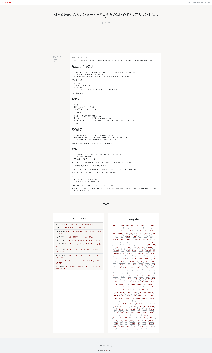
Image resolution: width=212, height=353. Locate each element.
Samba (139, 284)
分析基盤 (146, 315)
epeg (129, 264)
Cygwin (153, 233)
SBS (146, 256)
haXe (143, 247)
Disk (136, 233)
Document (151, 323)
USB (145, 301)
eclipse (131, 267)
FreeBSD (147, 233)
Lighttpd (134, 250)
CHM (141, 259)
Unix (115, 228)
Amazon (121, 309)
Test (140, 295)
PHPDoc (130, 270)
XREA (149, 245)
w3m (124, 273)
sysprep (141, 264)
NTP (126, 281)
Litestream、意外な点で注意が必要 (74, 228)
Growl (150, 284)
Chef (139, 309)
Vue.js (138, 318)
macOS (152, 326)
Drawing (145, 242)
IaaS (121, 318)
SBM (144, 292)
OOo (147, 289)
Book (153, 228)
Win (140, 287)
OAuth (144, 320)
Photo (122, 236)
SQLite (122, 250)
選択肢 (54, 57)
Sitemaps (117, 289)
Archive (207, 2)
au (154, 250)
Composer (151, 309)
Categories (200, 2)
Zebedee (128, 236)
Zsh (154, 245)
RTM (107, 25)
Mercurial (116, 287)
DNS (144, 239)
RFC (147, 261)
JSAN (147, 273)
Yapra (142, 281)
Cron (151, 236)
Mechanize (151, 287)
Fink (134, 247)
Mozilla (141, 278)
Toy (137, 261)
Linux (148, 239)
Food (125, 228)
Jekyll (146, 326)
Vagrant (133, 309)
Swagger (145, 312)
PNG (126, 320)
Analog (127, 239)
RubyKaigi (115, 304)
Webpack (132, 318)
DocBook (134, 326)
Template (141, 253)
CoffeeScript (139, 304)
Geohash (121, 298)
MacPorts (123, 278)
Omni (133, 245)
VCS (145, 306)
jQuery (115, 306)
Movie (135, 228)
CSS (134, 256)
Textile (143, 275)
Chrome (150, 301)
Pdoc (146, 230)
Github (128, 292)
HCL (126, 318)
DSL (120, 275)
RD (147, 267)
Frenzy (134, 264)
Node (121, 306)
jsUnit (124, 253)
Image (152, 298)
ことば (147, 225)
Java (147, 253)
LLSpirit (129, 278)
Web (123, 225)
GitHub (116, 323)
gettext (115, 259)
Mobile (152, 281)
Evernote (152, 295)
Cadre (112, 350)
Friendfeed (116, 295)
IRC (149, 275)
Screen (117, 247)
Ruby (136, 230)
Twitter (147, 278)
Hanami (144, 323)
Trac (135, 253)
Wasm (154, 329)
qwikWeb (152, 256)
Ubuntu (147, 264)
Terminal (138, 242)
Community (146, 228)
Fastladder (115, 278)
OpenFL (153, 278)
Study (121, 284)
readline (152, 261)
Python (137, 289)
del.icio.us (140, 256)
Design (139, 306)
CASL (123, 247)
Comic (145, 236)
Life (122, 245)
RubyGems (122, 270)
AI (138, 329)
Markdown (137, 275)
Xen (144, 245)
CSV (134, 301)
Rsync (131, 233)
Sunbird (138, 239)
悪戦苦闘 (55, 59)
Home (189, 2)
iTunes (134, 292)
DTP (116, 267)
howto (119, 228)
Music (141, 230)
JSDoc (125, 259)
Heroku (125, 329)
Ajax (120, 259)
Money (127, 245)
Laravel (131, 320)
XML (147, 281)
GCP (126, 323)
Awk (143, 267)
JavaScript (130, 289)
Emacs (116, 242)
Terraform (115, 318)
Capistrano (129, 287)
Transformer (132, 329)
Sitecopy (132, 242)
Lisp (142, 273)
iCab (136, 270)
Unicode (122, 292)
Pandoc (127, 326)
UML (121, 323)
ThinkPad (132, 261)
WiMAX (139, 301)
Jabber (153, 275)
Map (133, 298)
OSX (140, 236)
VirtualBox (133, 284)
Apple (137, 225)
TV (126, 230)
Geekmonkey (117, 273)
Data (143, 329)
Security (117, 230)
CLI (122, 261)
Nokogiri (146, 304)
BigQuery (145, 318)
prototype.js (117, 253)
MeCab (153, 264)
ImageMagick (122, 264)
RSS (145, 287)
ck (126, 261)
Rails (131, 259)
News (152, 225)
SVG (115, 326)
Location (127, 298)
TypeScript (132, 323)
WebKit (117, 301)
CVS (126, 233)
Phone (128, 301)
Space (131, 304)
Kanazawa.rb (151, 306)
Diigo (152, 267)
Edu (140, 228)
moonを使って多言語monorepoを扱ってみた (79, 237)
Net (132, 225)
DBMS (125, 267)
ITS (121, 281)
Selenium (138, 320)
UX (134, 306)
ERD (120, 267)
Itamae (127, 312)
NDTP (153, 259)
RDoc (114, 233)
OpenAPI (151, 320)
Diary (194, 2)
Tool (114, 225)
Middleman (152, 318)
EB (114, 261)
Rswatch (116, 281)
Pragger (136, 281)
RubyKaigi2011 (124, 304)
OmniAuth (133, 315)
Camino (152, 270)
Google (152, 273)
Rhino (152, 253)
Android (123, 289)
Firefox (128, 247)
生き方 (151, 230)
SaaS (133, 312)
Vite (120, 329)
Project (145, 295)
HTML (136, 259)
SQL (139, 323)
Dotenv (116, 312)
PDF (117, 236)
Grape (151, 312)
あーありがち (6, 2)
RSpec (123, 301)
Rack (123, 287)
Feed (122, 256)
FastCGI (141, 250)
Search (138, 298)
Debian (134, 236)
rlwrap (114, 264)
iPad (115, 298)
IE (118, 261)
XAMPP (116, 270)
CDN (152, 315)
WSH (142, 261)
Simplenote (145, 298)
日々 (118, 225)
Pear (145, 284)
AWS (121, 320)
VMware (114, 275)
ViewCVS (120, 233)
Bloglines (128, 256)
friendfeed (150, 292)
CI (130, 306)
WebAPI (117, 315)
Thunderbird (124, 242)
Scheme (130, 273)
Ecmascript (149, 247)
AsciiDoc (121, 326)
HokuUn (123, 295)
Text (122, 230)
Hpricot (153, 304)
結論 (54, 61)
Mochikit (116, 256)
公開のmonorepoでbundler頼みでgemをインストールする (82, 240)
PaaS (122, 312)
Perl (131, 230)
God (140, 292)
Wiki (154, 239)
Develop (141, 326)
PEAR (128, 250)
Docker (139, 312)
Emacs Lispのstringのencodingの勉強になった (79, 224)
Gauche (136, 273)
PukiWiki (139, 245)
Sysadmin (115, 239)
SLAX (125, 275)
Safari (130, 275)
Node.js (114, 329)
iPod (152, 289)
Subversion (148, 250)
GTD (126, 306)
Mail (141, 233)
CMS (116, 320)
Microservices (125, 315)
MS (142, 225)
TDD (135, 295)
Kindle (115, 309)
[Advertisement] (106, 40)
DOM (141, 270)
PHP (130, 228)
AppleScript (115, 245)
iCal (132, 239)
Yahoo (116, 292)
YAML (146, 270)
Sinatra (130, 295)
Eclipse (137, 267)
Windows (145, 309)
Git (116, 284)
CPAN (135, 278)
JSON (127, 284)
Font (122, 239)
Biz (128, 225)
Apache (130, 253)
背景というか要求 (57, 56)
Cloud (148, 329)
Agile (127, 309)
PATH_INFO (116, 250)
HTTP (139, 315)
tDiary (151, 242)
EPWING (147, 259)
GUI (130, 281)
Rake (135, 287)
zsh (138, 247)
